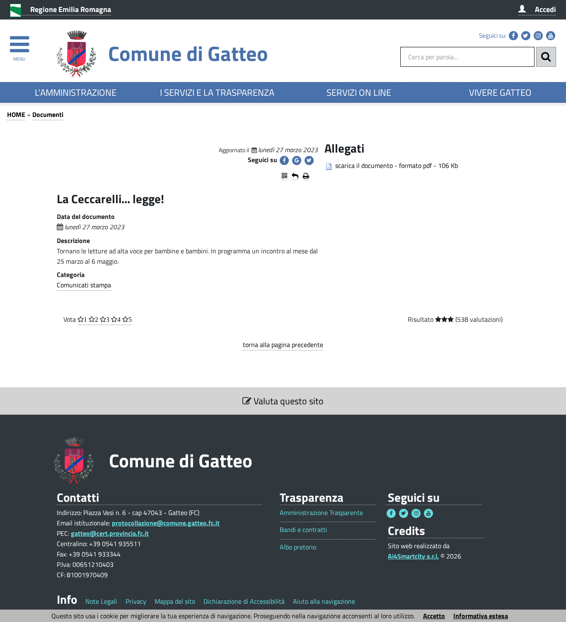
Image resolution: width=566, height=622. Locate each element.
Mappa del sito (175, 601)
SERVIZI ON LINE (359, 92)
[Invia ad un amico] (295, 175)
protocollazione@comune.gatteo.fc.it (166, 523)
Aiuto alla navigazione (324, 601)
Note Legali (101, 601)
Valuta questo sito (288, 401)
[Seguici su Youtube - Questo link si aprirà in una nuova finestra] (550, 35)
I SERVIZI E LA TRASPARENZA (217, 92)
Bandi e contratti (303, 530)
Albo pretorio (298, 547)
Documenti (47, 114)
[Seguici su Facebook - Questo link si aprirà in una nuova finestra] (513, 35)
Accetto (434, 616)
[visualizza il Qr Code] (284, 175)
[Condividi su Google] (296, 160)
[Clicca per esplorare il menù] (19, 40)
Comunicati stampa (84, 285)
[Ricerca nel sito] (546, 57)
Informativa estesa (480, 616)
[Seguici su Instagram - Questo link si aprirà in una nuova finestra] (538, 35)
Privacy (136, 601)
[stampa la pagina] (305, 175)
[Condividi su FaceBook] (284, 160)
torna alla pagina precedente (283, 345)
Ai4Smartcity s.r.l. (413, 556)
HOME (16, 114)
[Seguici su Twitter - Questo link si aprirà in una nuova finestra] (525, 35)
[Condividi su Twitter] (309, 160)
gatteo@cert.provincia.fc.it (110, 533)
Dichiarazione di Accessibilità (244, 601)
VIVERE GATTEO (500, 92)
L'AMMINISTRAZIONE (75, 92)
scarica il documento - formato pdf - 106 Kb (396, 165)
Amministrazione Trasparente (321, 513)
